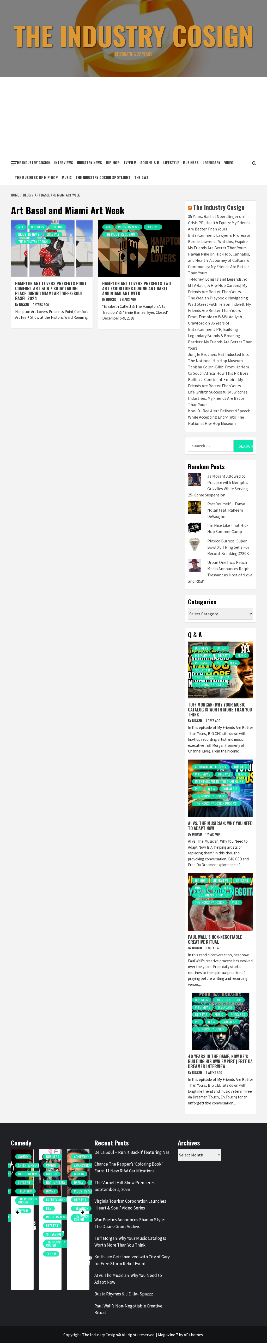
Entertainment (37, 1199)
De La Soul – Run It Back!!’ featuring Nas (131, 1152)
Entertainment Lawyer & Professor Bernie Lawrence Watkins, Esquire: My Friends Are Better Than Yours (219, 241)
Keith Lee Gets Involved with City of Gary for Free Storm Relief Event (132, 1260)
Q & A (233, 663)
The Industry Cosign (133, 35)
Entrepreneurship (229, 1000)
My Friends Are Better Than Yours (219, 781)
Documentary (36, 1182)
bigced (24, 304)
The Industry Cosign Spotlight (103, 177)
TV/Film (130, 162)
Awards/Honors (66, 1165)
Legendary (211, 162)
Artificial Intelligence (211, 767)
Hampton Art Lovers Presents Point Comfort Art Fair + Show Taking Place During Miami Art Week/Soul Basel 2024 (51, 291)
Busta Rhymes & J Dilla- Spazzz (123, 1294)
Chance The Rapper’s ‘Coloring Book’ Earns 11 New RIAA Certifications (128, 1167)
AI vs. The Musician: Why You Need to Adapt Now (220, 825)
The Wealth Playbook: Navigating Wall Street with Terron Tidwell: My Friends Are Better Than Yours (219, 304)
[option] (31, 1222)
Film (30, 1208)
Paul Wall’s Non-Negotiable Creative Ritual (215, 939)
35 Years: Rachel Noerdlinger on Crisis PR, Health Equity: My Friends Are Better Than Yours (219, 222)
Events (88, 1174)
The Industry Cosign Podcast (216, 803)
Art (20, 227)
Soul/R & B (149, 162)
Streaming (34, 1234)
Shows (88, 1199)
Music (67, 177)
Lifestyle (171, 162)
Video (228, 162)
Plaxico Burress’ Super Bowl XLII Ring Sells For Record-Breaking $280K (228, 547)
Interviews (63, 162)
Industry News (89, 162)
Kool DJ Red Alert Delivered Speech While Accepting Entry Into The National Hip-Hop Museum (219, 417)
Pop (219, 663)
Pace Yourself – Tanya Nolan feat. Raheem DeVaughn (226, 510)
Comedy (32, 1165)
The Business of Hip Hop (36, 177)
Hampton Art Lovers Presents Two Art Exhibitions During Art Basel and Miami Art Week (136, 288)
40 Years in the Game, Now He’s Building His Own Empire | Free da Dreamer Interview (220, 1061)
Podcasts (202, 663)
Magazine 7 (168, 1334)
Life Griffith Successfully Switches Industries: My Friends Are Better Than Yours (217, 398)
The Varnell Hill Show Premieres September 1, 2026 (124, 1186)
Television (62, 1208)
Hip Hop (113, 162)
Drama (31, 1191)
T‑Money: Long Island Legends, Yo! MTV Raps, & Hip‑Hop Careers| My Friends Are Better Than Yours (218, 285)
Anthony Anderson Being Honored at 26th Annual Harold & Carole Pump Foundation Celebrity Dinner (63, 1235)
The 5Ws (141, 177)
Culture (57, 227)
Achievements (64, 1156)
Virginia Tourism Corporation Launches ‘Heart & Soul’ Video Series (130, 1204)
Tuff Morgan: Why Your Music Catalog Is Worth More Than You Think (220, 710)
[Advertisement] (133, 116)
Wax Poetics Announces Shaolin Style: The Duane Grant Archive (129, 1223)
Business (191, 162)
